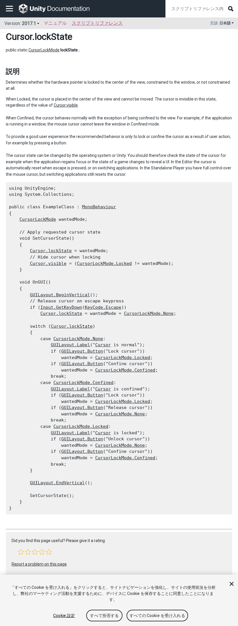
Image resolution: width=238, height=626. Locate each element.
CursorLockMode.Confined (125, 370)
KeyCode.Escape (103, 307)
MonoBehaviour (99, 206)
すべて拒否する (104, 615)
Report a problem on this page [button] (39, 564)
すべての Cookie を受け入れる (157, 615)
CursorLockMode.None (149, 313)
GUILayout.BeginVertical (60, 294)
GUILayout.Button (82, 351)
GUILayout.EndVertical (57, 482)
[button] (20, 551)
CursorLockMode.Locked (104, 263)
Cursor (19, 36)
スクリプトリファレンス (97, 23)
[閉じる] (231, 583)
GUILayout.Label (70, 344)
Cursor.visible (66, 105)
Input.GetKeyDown (61, 307)
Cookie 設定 (64, 615)
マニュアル (55, 23)
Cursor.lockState (51, 250)
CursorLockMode (43, 50)
